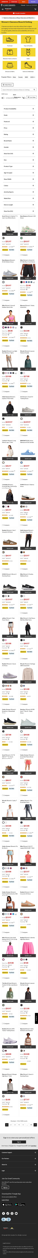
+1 (16, 373)
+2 (34, 282)
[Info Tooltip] (26, 289)
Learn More (5, 1200)
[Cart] (35, 9)
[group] (10, 250)
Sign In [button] (19, 1142)
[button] (19, 89)
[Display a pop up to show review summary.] (14, 247)
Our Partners (5, 1158)
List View (32, 97)
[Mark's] (24, 2)
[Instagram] (12, 1213)
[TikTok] (7, 1213)
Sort (14, 94)
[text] (10, 247)
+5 (16, 327)
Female (20, 77)
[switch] (9, 98)
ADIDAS (32, 77)
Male (14, 77)
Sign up (5, 1187)
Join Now (33, 1145)
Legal (3, 1170)
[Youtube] (16, 1213)
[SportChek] (14, 2)
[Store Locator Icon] (2, 5)
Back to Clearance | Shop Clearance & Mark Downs (20, 18)
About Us (4, 1164)
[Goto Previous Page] (2, 1124)
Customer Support (7, 1152)
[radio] (3, 238)
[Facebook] (3, 1213)
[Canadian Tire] (5, 2)
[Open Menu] (2, 9)
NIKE (26, 77)
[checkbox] (5, 255)
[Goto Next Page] (35, 1124)
